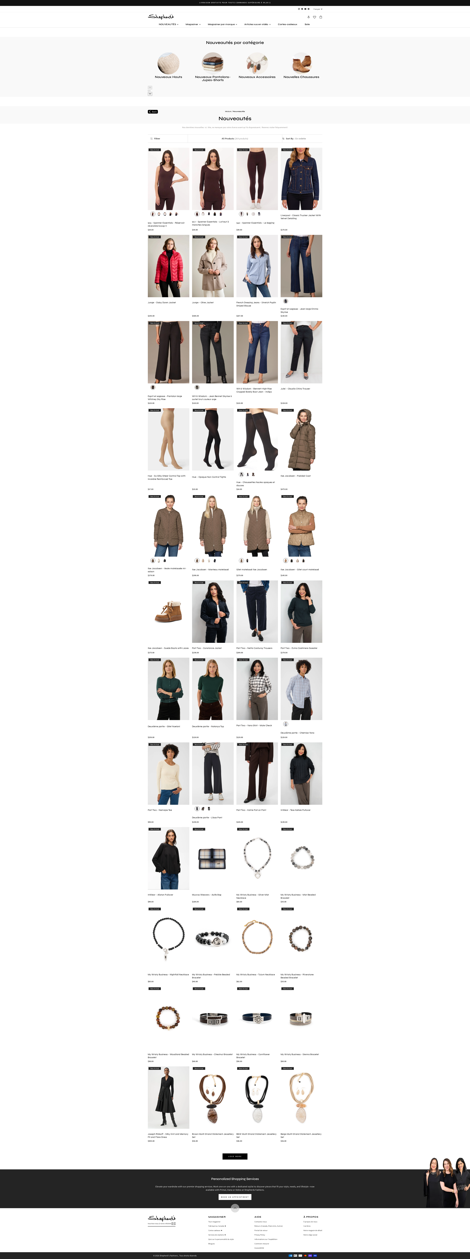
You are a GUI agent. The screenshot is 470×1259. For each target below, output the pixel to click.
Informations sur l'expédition (265, 1239)
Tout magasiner (214, 1222)
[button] (320, 17)
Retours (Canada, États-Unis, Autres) (268, 1226)
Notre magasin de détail (313, 1230)
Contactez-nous (260, 1222)
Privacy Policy (259, 1235)
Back (154, 111)
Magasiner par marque (221, 24)
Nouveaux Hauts (168, 77)
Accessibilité (259, 1248)
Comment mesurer (261, 1244)
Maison (228, 111)
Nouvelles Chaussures (301, 77)
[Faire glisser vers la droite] (150, 94)
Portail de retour (261, 1230)
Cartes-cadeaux (287, 24)
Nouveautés (239, 111)
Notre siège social (310, 1235)
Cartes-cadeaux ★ (215, 1230)
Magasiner (192, 24)
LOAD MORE (235, 1156)
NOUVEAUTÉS (168, 24)
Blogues (211, 1244)
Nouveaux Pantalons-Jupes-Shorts (213, 79)
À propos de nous (310, 1222)
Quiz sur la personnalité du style (221, 1239)
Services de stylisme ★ (217, 1235)
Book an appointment (235, 1197)
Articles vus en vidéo (256, 24)
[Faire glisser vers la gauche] (150, 87)
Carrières (307, 1226)
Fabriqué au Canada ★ (217, 1226)
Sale (307, 24)
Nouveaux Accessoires (257, 77)
